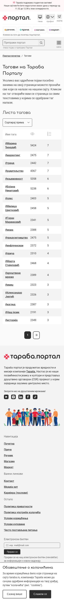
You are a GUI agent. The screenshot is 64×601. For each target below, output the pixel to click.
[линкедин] (20, 399)
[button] (40, 17)
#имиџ (9, 284)
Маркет (8, 467)
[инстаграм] (13, 399)
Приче (8, 449)
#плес (9, 198)
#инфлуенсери (14, 245)
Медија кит (11, 486)
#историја (11, 320)
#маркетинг (12, 155)
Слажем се (40, 594)
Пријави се (12, 552)
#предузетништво (16, 237)
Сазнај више (14, 594)
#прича (9, 253)
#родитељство (14, 170)
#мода (9, 229)
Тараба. (31, 371)
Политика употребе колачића (22, 512)
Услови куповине (14, 524)
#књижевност (14, 178)
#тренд (9, 163)
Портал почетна (11, 55)
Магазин (9, 461)
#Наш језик (12, 312)
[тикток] (35, 399)
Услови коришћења (16, 518)
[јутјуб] (6, 399)
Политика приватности (18, 506)
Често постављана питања (20, 530)
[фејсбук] (28, 399)
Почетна (9, 443)
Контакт (9, 481)
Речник (8, 455)
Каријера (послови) (16, 492)
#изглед (10, 304)
